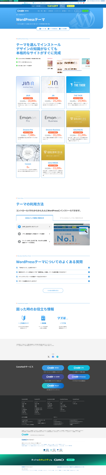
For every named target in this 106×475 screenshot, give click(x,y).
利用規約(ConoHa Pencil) (79, 430)
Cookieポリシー (69, 431)
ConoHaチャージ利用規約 (38, 430)
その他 (77, 470)
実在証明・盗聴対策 (24, 445)
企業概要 (74, 431)
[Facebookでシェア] (53, 357)
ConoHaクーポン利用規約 (47, 430)
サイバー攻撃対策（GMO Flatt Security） (52, 445)
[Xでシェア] (49, 357)
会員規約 (23, 430)
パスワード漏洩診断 (44, 444)
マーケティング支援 (51, 470)
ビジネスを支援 (40, 470)
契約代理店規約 (24, 431)
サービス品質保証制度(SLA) (49, 431)
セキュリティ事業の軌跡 (68, 445)
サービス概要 (78, 431)
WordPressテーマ (22, 14)
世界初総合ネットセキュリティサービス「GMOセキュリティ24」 (31, 444)
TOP (17, 14)
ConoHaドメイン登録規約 (29, 430)
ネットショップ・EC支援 (33, 470)
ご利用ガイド (24, 323)
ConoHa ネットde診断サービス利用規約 (58, 430)
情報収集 (60, 470)
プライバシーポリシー (62, 431)
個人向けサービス (72, 470)
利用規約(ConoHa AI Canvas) (69, 430)
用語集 (44, 323)
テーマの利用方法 (53, 28)
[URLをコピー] (57, 357)
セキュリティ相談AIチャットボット (60, 444)
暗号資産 (68, 470)
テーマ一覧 (43, 28)
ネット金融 (64, 470)
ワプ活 (63, 323)
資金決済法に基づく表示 (40, 431)
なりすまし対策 (62, 445)
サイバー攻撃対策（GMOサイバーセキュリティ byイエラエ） (37, 445)
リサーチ (56, 470)
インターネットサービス (25, 470)
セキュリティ (45, 470)
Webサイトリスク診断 (51, 444)
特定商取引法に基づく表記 (31, 431)
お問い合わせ (56, 431)
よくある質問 (64, 28)
